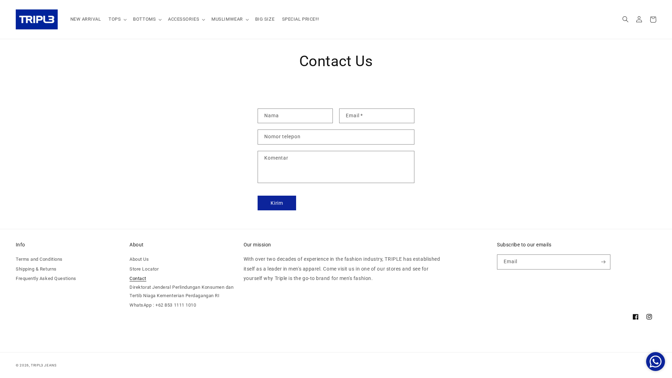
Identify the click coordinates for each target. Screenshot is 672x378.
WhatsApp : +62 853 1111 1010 (163, 305)
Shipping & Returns (36, 269)
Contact (138, 278)
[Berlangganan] (603, 262)
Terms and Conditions (39, 259)
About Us (139, 259)
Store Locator (144, 269)
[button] (117, 19)
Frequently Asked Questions (46, 278)
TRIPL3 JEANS (44, 365)
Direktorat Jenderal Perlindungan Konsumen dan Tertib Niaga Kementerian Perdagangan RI (181, 291)
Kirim (277, 203)
